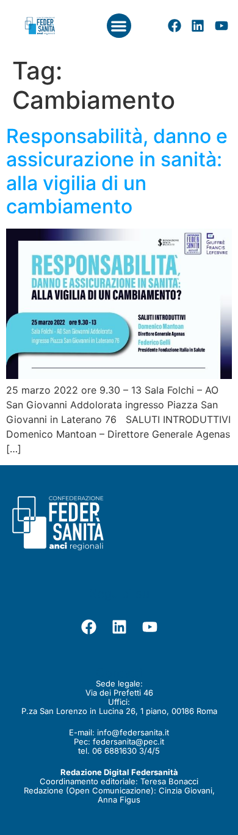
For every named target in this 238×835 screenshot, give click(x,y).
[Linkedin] (197, 25)
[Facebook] (174, 25)
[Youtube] (221, 25)
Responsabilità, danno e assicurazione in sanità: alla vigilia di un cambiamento (117, 171)
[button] (119, 26)
